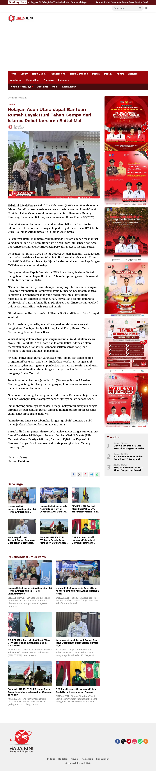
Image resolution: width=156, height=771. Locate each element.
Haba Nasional (58, 73)
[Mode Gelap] (146, 8)
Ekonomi (133, 73)
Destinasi (42, 86)
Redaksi (17, 126)
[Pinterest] (128, 741)
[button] (141, 7)
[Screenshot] (126, 123)
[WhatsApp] (140, 741)
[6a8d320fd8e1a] (126, 290)
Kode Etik (87, 759)
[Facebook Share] (73, 474)
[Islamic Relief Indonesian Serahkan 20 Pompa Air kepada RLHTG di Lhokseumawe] (22, 495)
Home (13, 73)
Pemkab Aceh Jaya (20, 86)
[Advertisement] (78, 47)
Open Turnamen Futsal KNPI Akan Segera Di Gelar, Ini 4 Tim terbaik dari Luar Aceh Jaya (129, 447)
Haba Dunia (39, 73)
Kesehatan (16, 80)
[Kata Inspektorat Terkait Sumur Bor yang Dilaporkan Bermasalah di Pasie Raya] (22, 526)
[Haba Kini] (21, 18)
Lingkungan (69, 86)
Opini (55, 86)
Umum (24, 73)
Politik (108, 73)
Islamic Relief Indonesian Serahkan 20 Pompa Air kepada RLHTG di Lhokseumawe (22, 509)
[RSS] (145, 741)
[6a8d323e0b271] (126, 401)
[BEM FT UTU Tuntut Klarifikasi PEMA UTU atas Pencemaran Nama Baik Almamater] (86, 495)
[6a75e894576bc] (126, 345)
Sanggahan (102, 759)
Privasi (74, 759)
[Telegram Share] (91, 474)
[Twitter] (123, 741)
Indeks (51, 759)
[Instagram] (134, 741)
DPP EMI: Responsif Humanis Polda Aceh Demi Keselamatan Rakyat (84, 540)
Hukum (120, 73)
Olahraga (49, 80)
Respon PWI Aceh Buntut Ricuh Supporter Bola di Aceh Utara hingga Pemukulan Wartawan (128, 468)
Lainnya (62, 80)
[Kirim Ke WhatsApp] (97, 474)
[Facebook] (117, 741)
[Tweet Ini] (79, 474)
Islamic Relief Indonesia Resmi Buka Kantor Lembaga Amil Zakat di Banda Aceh (108, 2)
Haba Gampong (79, 73)
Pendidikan (32, 80)
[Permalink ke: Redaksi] (10, 126)
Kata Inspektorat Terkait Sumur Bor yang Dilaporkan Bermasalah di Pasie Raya (21, 540)
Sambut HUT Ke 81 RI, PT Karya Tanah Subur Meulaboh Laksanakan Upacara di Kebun (53, 540)
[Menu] (10, 8)
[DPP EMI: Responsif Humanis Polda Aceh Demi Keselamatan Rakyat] (86, 526)
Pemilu (96, 73)
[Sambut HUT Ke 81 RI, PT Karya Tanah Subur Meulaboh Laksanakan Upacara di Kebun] (54, 526)
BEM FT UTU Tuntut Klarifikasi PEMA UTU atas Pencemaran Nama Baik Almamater (85, 509)
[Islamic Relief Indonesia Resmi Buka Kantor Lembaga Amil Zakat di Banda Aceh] (54, 495)
